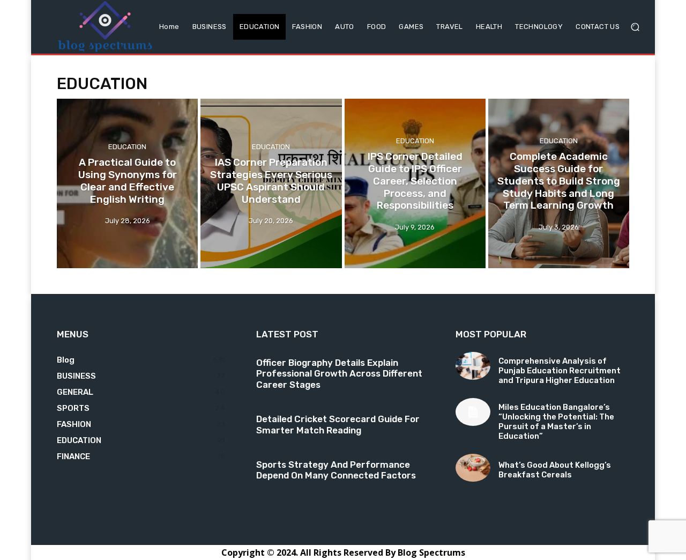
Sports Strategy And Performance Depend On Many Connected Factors (336, 470)
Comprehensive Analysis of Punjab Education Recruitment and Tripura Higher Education (559, 370)
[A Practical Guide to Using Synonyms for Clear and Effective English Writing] (127, 183)
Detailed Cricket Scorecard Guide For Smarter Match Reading (338, 424)
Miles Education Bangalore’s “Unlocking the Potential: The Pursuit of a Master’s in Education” (556, 421)
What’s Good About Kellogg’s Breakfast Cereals (554, 470)
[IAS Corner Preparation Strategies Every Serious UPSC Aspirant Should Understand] (270, 183)
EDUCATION (127, 147)
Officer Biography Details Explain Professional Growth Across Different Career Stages (339, 373)
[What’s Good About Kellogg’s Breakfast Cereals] (473, 468)
